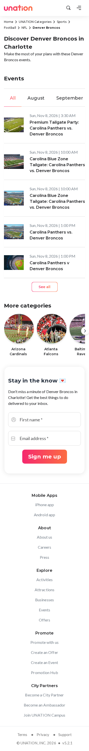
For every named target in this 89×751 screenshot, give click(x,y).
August (35, 98)
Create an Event (44, 662)
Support (65, 734)
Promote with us (44, 642)
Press (44, 557)
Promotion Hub (44, 672)
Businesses (44, 599)
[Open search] (68, 8)
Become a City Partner (44, 694)
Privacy (43, 734)
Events (44, 609)
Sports (62, 22)
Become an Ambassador (45, 705)
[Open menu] (79, 8)
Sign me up (44, 456)
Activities (44, 579)
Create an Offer (44, 652)
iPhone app (44, 504)
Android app (44, 514)
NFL (24, 27)
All (13, 98)
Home (8, 22)
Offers (44, 620)
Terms (22, 734)
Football (10, 27)
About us (44, 537)
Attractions (44, 589)
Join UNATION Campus (45, 715)
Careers (44, 547)
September (69, 98)
